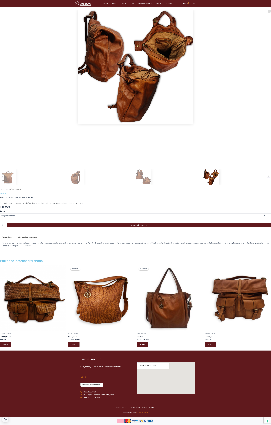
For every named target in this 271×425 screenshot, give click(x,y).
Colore (2, 211)
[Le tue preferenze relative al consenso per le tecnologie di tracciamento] (267, 421)
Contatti (169, 3)
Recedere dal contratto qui (91, 385)
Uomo (132, 3)
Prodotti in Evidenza (145, 3)
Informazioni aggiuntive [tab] (27, 237)
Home (106, 3)
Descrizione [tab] (7, 237)
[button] (2, 176)
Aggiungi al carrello (139, 225)
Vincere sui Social (142, 412)
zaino (14, 189)
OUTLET (159, 3)
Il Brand (114, 3)
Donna (123, 3)
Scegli (5, 344)
